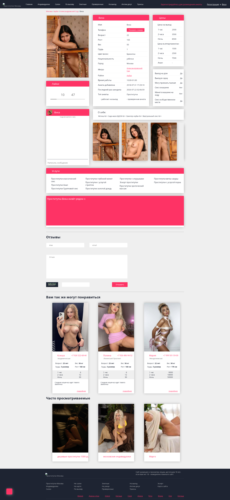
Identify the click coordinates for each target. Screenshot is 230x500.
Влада (160, 496)
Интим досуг (127, 4)
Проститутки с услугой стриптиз (95, 183)
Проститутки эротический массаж (132, 187)
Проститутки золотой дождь (99, 188)
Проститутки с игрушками (132, 178)
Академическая (64, 358)
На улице (105, 486)
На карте (77, 486)
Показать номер (136, 30)
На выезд (112, 4)
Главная (29, 4)
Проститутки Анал (59, 185)
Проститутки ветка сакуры (166, 178)
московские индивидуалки (117, 456)
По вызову (69, 4)
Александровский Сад (69, 11)
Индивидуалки (44, 4)
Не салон (77, 483)
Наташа (119, 496)
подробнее (81, 391)
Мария (152, 355)
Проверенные (97, 4)
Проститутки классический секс (63, 180)
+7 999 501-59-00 (170, 355)
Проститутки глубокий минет (99, 178)
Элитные (82, 4)
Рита (150, 496)
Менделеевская (156, 358)
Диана (140, 496)
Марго (152, 456)
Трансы (140, 4)
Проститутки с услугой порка (167, 182)
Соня (130, 496)
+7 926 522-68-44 (78, 355)
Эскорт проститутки (129, 182)
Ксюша (61, 355)
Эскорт (160, 483)
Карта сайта (163, 486)
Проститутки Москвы (54, 483)
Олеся (107, 496)
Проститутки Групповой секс (64, 188)
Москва (49, 11)
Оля (170, 496)
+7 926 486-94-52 (124, 355)
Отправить (120, 285)
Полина (107, 355)
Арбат (56, 11)
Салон (57, 4)
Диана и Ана (94, 496)
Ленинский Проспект (112, 358)
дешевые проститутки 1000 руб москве (77, 456)
